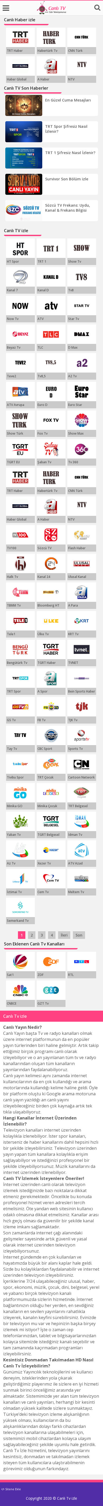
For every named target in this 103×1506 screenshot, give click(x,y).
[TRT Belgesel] (81, 792)
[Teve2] (20, 363)
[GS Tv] (20, 706)
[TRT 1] (51, 248)
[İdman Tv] (81, 821)
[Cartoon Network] (81, 764)
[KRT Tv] (81, 620)
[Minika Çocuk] (51, 792)
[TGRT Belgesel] (51, 821)
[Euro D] (51, 391)
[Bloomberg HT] (51, 592)
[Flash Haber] (81, 535)
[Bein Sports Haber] (81, 678)
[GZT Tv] (51, 990)
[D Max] (81, 334)
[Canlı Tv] (51, 12)
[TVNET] (81, 649)
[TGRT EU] (20, 449)
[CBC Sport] (51, 735)
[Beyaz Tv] (20, 334)
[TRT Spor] (20, 678)
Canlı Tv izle (67, 1498)
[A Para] (81, 592)
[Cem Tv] (51, 878)
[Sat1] (20, 961)
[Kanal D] (51, 277)
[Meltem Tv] (81, 878)
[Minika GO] (20, 792)
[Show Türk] (20, 420)
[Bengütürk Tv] (20, 649)
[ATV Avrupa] (20, 391)
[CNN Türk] (81, 37)
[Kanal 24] (51, 563)
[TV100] (20, 535)
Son (79, 935)
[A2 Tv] (81, 363)
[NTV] (81, 66)
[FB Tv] (51, 706)
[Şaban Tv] (51, 449)
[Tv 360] (81, 449)
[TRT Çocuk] (51, 764)
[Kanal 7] (20, 277)
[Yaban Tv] (20, 821)
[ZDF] (51, 961)
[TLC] (51, 334)
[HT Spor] (20, 248)
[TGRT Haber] (51, 649)
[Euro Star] (81, 391)
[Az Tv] (20, 850)
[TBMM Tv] (20, 592)
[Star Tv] (81, 305)
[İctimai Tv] (20, 878)
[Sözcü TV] (51, 535)
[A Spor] (51, 678)
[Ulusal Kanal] (81, 563)
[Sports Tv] (81, 735)
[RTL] (81, 961)
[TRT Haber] (20, 37)
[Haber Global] (20, 66)
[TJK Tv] (81, 706)
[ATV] (51, 305)
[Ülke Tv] (51, 620)
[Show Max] (81, 420)
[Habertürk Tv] (51, 37)
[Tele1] (20, 620)
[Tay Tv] (20, 735)
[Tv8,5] (51, 363)
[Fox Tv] (51, 420)
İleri (64, 935)
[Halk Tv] (20, 563)
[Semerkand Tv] (20, 907)
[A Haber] (51, 66)
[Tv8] (81, 277)
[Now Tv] (20, 305)
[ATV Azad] (81, 850)
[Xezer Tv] (51, 850)
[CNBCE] (20, 990)
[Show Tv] (81, 248)
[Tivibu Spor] (20, 764)
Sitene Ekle (12, 1489)
